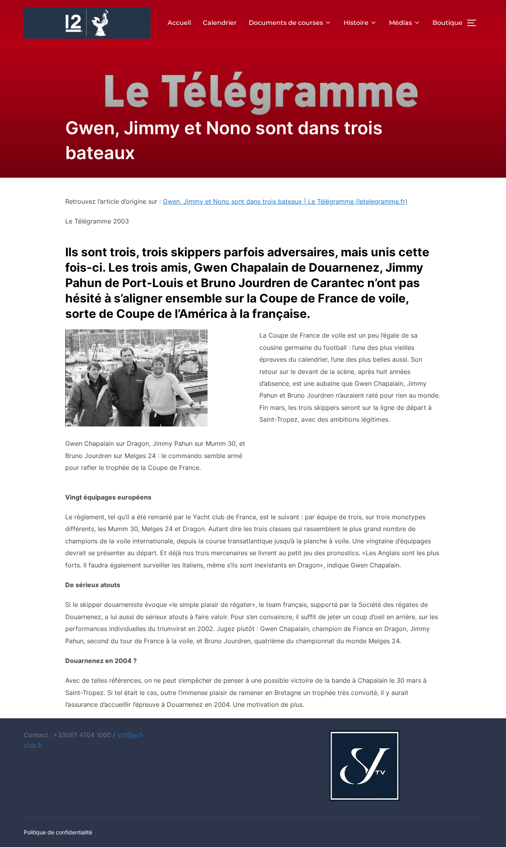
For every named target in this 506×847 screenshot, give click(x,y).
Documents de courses (286, 22)
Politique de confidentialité (58, 832)
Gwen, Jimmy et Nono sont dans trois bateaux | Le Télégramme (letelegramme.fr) (285, 201)
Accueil (179, 22)
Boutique (447, 22)
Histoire (356, 22)
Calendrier (220, 22)
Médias (400, 22)
